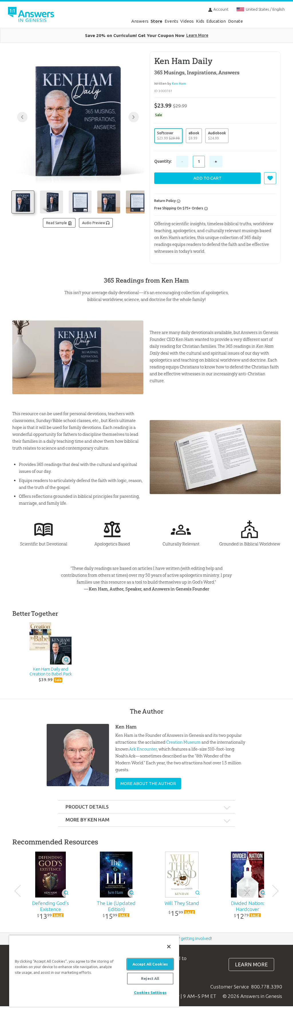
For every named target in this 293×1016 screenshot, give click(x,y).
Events (171, 21)
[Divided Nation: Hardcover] (247, 875)
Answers (140, 21)
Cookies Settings (150, 992)
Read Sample (57, 223)
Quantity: (163, 161)
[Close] (169, 946)
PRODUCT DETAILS (87, 806)
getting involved (196, 938)
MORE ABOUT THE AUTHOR (148, 783)
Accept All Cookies (150, 964)
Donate (235, 21)
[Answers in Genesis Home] (147, 13)
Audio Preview (94, 223)
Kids (200, 21)
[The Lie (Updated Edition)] (116, 875)
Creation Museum (183, 742)
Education (216, 21)
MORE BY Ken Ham (87, 819)
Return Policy (165, 201)
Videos (187, 21)
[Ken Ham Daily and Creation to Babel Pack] (50, 643)
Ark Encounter (143, 749)
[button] (133, 117)
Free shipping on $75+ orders (179, 208)
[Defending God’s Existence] (50, 875)
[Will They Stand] (182, 875)
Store (156, 21)
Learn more (251, 964)
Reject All (150, 978)
